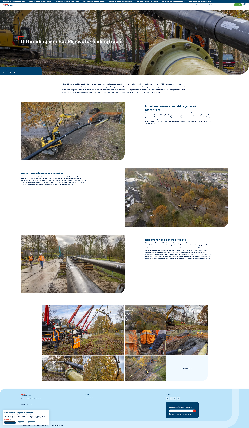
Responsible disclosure (57, 425)
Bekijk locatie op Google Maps (9, 72)
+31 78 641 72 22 (27, 404)
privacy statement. (186, 414)
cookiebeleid (7, 419)
